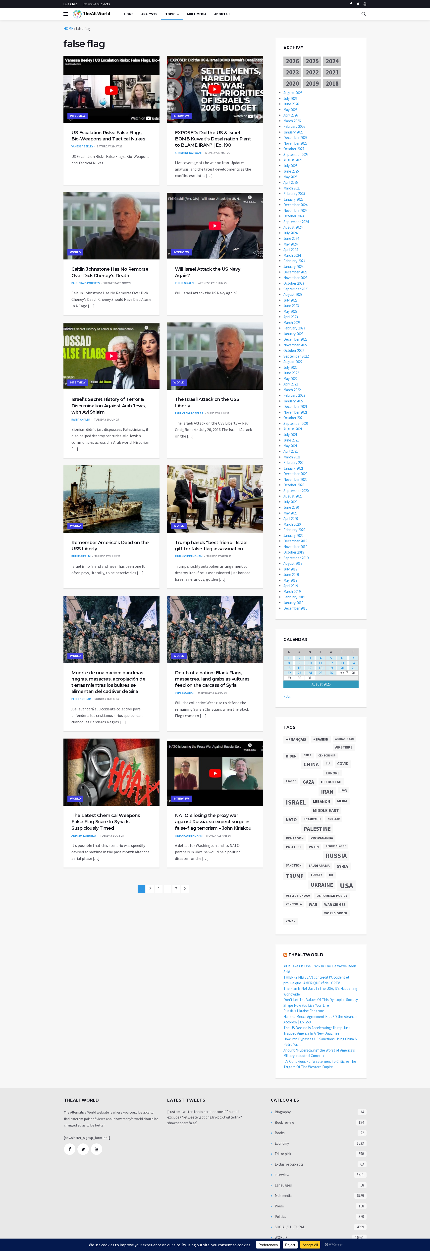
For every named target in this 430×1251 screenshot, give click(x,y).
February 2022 (294, 395)
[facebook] (351, 4)
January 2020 (293, 535)
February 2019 (294, 597)
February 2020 (294, 529)
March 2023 (292, 322)
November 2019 (295, 546)
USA (346, 885)
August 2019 (292, 563)
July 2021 (290, 434)
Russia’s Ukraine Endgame (303, 1010)
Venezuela (294, 904)
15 (289, 668)
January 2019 (293, 602)
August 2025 (292, 160)
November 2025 (295, 143)
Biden (291, 756)
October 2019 (293, 552)
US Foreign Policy (332, 895)
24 (310, 673)
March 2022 (292, 389)
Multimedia (283, 1195)
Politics (280, 1216)
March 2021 (292, 457)
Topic (170, 14)
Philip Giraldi (184, 283)
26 (331, 673)
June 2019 (291, 574)
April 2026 (290, 115)
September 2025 (296, 154)
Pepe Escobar (81, 699)
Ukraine (322, 884)
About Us (222, 14)
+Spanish (320, 739)
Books (279, 1132)
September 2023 (296, 289)
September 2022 (296, 356)
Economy (281, 1143)
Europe (332, 773)
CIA (328, 763)
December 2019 (295, 541)
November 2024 (295, 210)
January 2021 (293, 468)
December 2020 (295, 473)
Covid (342, 763)
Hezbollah (331, 781)
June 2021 (291, 440)
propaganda (322, 838)
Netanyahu (312, 819)
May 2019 (290, 580)
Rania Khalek (80, 419)
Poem (279, 1206)
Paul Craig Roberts (85, 283)
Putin (314, 846)
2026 (292, 61)
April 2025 (290, 182)
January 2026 (293, 132)
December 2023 (295, 272)
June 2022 (291, 373)
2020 (292, 83)
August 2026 (292, 92)
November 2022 (295, 345)
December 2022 (295, 339)
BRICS (307, 755)
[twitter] (358, 4)
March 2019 (292, 591)
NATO (291, 819)
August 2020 (292, 496)
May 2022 (290, 378)
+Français (296, 739)
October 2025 (293, 148)
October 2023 (293, 283)
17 (310, 668)
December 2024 (295, 204)
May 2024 (290, 244)
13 (342, 663)
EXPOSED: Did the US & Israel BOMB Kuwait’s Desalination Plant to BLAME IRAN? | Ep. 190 (213, 139)
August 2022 (292, 361)
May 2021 (290, 445)
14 (353, 663)
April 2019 (290, 585)
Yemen (290, 921)
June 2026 (291, 104)
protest (294, 847)
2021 (332, 72)
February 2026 (294, 126)
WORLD (75, 252)
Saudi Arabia (319, 866)
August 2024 (292, 227)
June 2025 (291, 171)
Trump (295, 876)
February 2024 (294, 260)
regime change (336, 846)
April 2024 (290, 249)
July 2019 (290, 569)
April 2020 (290, 518)
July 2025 (290, 165)
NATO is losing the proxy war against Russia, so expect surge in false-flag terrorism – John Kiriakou (213, 822)
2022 (312, 72)
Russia (336, 856)
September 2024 (296, 221)
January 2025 (293, 199)
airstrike (343, 747)
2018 (332, 83)
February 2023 (294, 328)
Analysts (149, 14)
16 (299, 668)
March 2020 (292, 524)
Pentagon (295, 838)
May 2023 (290, 311)
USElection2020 (298, 895)
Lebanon (321, 801)
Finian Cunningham (189, 556)
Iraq (343, 790)
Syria (342, 866)
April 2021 (290, 451)
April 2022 (290, 384)
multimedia (196, 14)
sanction (294, 865)
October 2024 (293, 216)
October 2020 (293, 485)
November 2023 (295, 277)
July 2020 (290, 502)
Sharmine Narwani (188, 153)
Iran (327, 791)
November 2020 (295, 479)
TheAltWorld (96, 13)
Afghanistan (344, 739)
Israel (296, 802)
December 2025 (295, 137)
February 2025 (294, 193)
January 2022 (293, 401)
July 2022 (290, 367)
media (342, 801)
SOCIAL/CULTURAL (289, 1227)
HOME (68, 28)
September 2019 (296, 558)
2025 (312, 61)
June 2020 (291, 507)
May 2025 (290, 177)
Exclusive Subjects (289, 1164)
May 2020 (290, 513)
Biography (282, 1112)
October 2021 (293, 417)
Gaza (308, 782)
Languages (283, 1185)
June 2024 (291, 238)
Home (128, 14)
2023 (292, 72)
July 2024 (290, 233)
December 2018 (295, 608)
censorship (326, 755)
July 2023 (290, 300)
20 (342, 668)
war (313, 904)
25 (320, 673)
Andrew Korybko (83, 835)
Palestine (317, 828)
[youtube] (365, 4)
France (291, 781)
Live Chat (70, 4)
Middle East (326, 810)
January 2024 (293, 266)
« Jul (286, 696)
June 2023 (291, 305)
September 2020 (296, 490)
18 (320, 668)
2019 (312, 83)
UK (331, 875)
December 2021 (295, 406)
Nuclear (334, 819)
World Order (335, 913)
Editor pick (282, 1153)
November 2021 (295, 412)
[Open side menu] (65, 13)
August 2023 (292, 294)
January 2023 (293, 333)
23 (299, 673)
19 (331, 668)
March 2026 (292, 121)
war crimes (335, 904)
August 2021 (292, 429)
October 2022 (293, 350)
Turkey (316, 875)
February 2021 (294, 462)
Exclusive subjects (96, 4)
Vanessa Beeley (82, 146)
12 (331, 663)
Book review (284, 1122)
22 (289, 673)
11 (320, 663)
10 (310, 663)
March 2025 (292, 188)
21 (353, 668)
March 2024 (292, 255)
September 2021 (296, 423)
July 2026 (290, 98)
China (311, 764)
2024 (332, 61)
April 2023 (290, 316)
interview (78, 116)
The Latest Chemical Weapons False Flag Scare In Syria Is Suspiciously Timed (105, 822)
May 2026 (290, 109)
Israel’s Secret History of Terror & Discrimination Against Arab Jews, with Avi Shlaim (108, 406)
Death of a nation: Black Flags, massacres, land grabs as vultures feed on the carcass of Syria (212, 679)
